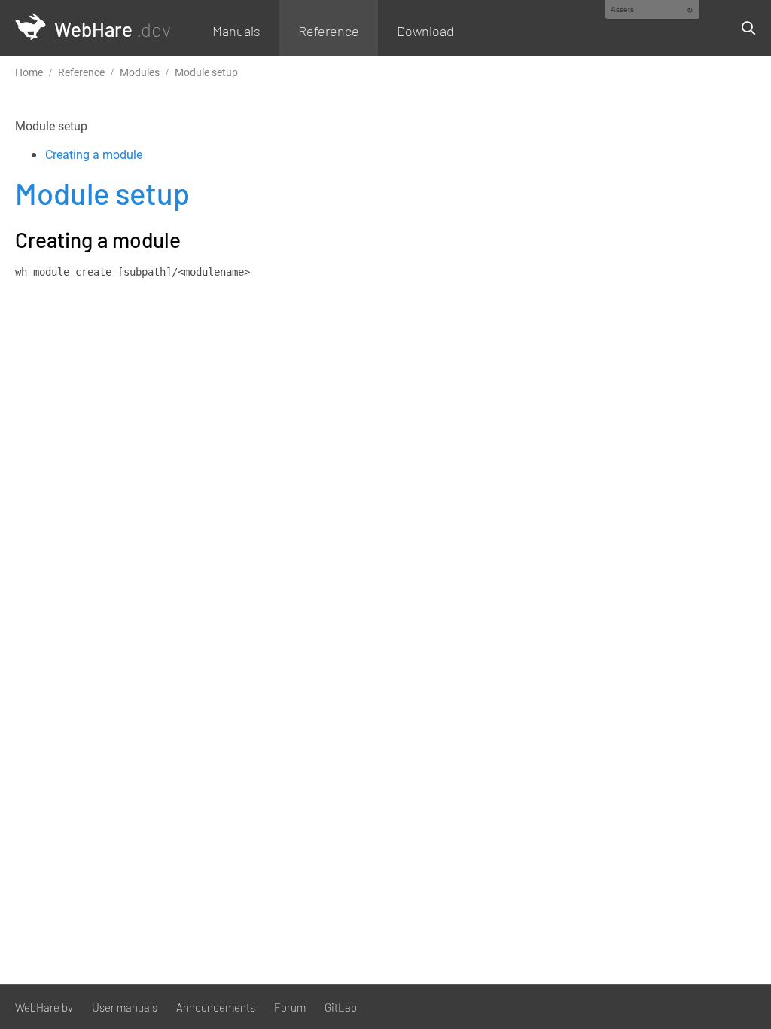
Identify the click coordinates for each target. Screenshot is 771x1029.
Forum (290, 1007)
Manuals (236, 31)
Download (425, 31)
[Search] (742, 28)
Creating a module (93, 154)
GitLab (341, 1007)
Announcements (215, 1007)
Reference (328, 31)
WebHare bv (44, 1007)
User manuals (124, 1007)
